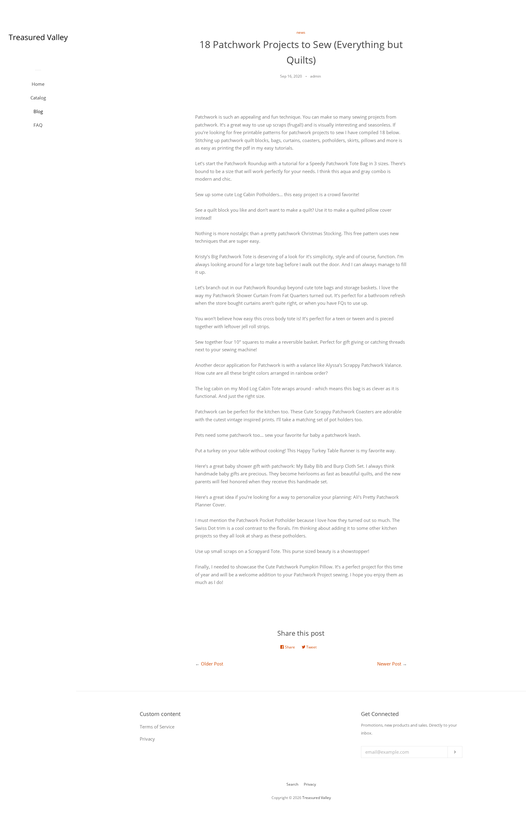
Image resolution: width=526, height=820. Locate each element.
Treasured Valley (316, 797)
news (300, 32)
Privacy (310, 784)
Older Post (212, 664)
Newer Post (389, 664)
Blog (38, 111)
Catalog (38, 98)
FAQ (38, 125)
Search (292, 784)
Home (38, 84)
